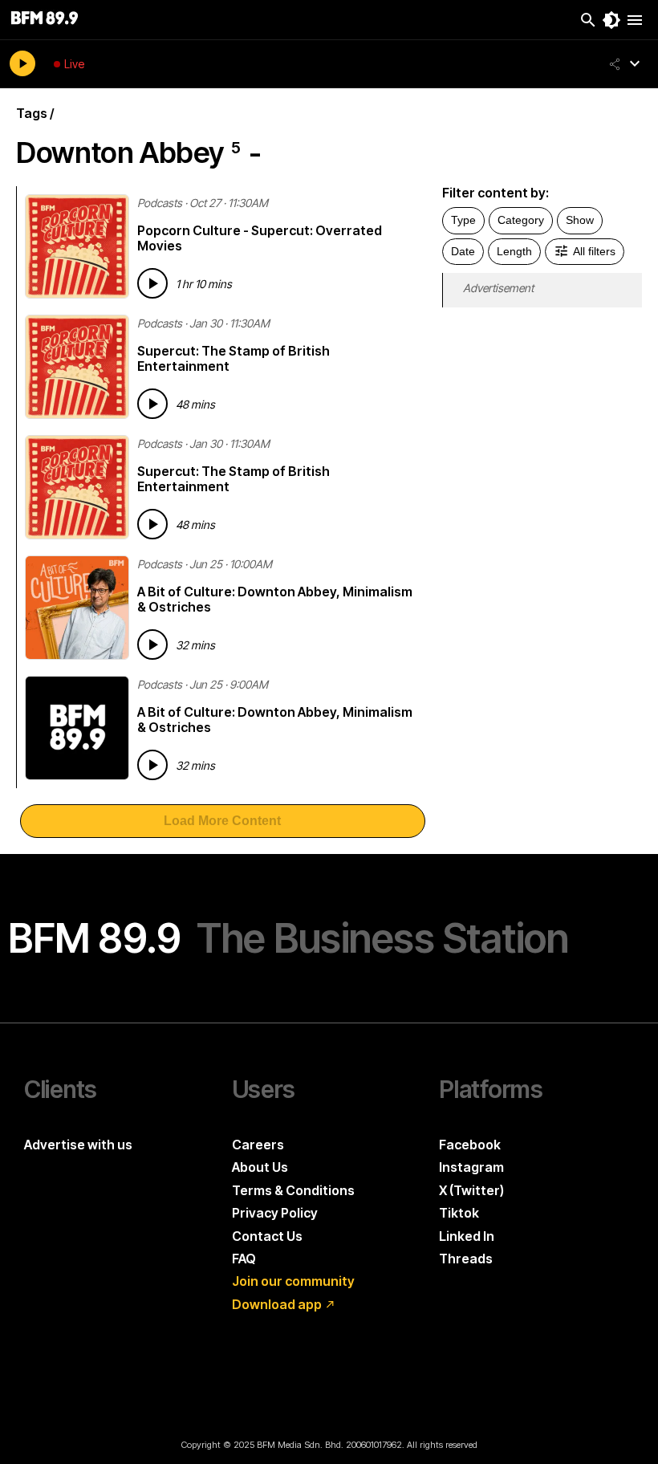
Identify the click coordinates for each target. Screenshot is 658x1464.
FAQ (244, 1258)
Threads (466, 1258)
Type (463, 220)
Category (521, 220)
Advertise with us (78, 1145)
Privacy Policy (275, 1213)
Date (463, 251)
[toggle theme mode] (611, 20)
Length (514, 251)
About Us (260, 1167)
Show (580, 220)
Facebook (470, 1145)
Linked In (466, 1236)
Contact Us (267, 1236)
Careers (258, 1145)
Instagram (471, 1167)
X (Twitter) (471, 1190)
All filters (594, 251)
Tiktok (459, 1213)
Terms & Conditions (293, 1190)
